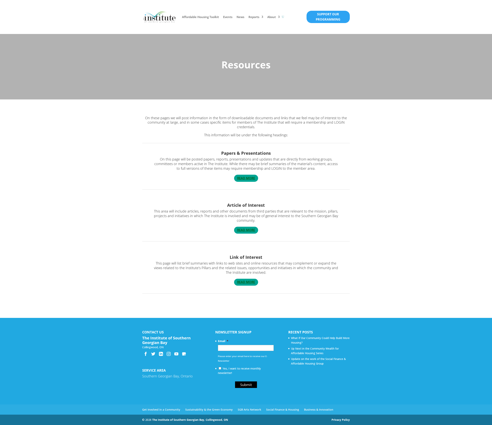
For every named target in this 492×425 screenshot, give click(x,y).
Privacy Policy (341, 420)
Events (227, 17)
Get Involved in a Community (161, 409)
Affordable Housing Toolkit (200, 17)
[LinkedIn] (161, 354)
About (271, 17)
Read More (246, 178)
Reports (253, 17)
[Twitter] (153, 354)
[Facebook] (145, 354)
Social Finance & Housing (282, 409)
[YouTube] (176, 354)
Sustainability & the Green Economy (209, 409)
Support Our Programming (328, 16)
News (240, 17)
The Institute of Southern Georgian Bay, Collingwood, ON (190, 420)
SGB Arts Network (249, 409)
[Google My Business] (184, 354)
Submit (246, 384)
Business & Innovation (318, 409)
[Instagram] (168, 354)
